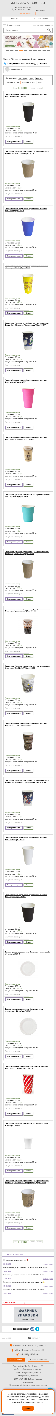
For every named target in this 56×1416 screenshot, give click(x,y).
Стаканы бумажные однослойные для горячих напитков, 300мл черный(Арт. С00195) (26, 896)
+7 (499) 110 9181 (23, 8)
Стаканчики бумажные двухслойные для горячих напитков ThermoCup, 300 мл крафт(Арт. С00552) (27, 152)
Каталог (36, 1338)
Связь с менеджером (38, 1360)
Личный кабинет (41, 19)
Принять (28, 1408)
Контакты (15, 19)
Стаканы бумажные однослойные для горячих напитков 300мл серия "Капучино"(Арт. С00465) (26, 438)
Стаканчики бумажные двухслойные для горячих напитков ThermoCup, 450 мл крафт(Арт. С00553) (27, 553)
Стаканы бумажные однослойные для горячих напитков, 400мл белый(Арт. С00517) (26, 839)
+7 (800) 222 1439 (23, 10)
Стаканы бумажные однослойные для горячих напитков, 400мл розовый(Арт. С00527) (26, 381)
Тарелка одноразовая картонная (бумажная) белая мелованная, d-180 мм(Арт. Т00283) (24, 1010)
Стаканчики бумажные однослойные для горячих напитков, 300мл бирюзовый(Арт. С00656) (27, 496)
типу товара (23, 78)
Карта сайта (28, 1382)
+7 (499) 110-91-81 (30, 1354)
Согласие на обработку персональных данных (28, 1385)
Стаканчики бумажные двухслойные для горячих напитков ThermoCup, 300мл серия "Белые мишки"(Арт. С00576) (27, 781)
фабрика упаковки (28, 3)
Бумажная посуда (38, 59)
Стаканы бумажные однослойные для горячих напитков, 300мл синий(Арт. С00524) (26, 210)
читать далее (48, 1264)
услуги (40, 82)
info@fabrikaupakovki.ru (28, 1376)
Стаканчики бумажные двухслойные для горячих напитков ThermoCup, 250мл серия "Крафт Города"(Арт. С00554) (27, 1182)
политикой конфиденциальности (27, 1402)
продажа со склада (13, 82)
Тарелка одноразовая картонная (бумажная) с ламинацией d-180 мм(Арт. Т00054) (28, 953)
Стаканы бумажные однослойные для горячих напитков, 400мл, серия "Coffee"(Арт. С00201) (26, 724)
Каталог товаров (45, 25)
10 (48, 50)
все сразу (39, 88)
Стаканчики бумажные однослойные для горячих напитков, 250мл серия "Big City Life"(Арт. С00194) (27, 667)
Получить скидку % (13, 136)
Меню (8, 1338)
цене (31, 78)
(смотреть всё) (19, 1254)
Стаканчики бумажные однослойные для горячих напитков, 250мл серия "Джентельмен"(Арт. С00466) (27, 610)
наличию (39, 78)
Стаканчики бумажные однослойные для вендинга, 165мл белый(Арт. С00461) (26, 1124)
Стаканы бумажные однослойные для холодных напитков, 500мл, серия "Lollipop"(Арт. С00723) (26, 1067)
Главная (6, 59)
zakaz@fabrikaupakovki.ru (31, 1373)
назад (15, 88)
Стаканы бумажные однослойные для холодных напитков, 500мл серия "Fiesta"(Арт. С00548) (26, 267)
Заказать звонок (25, 13)
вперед (33, 88)
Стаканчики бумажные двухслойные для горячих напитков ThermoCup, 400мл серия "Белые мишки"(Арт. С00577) (27, 324)
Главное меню (13, 25)
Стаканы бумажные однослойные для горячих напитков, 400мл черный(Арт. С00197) (26, 95)
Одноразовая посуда (20, 59)
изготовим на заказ (28, 82)
